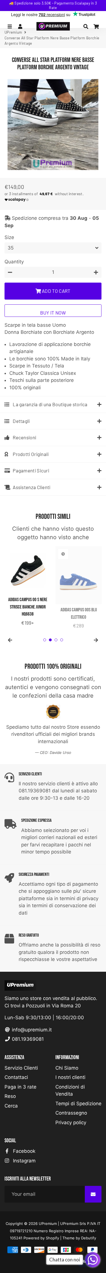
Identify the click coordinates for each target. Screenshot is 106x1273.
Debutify (88, 1238)
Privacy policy (70, 1122)
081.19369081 (27, 1039)
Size (9, 237)
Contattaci (16, 1077)
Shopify (52, 1238)
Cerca (11, 1106)
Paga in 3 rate (20, 1087)
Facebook (23, 1151)
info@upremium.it (31, 1030)
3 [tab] (56, 639)
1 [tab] (44, 639)
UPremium (48, 1223)
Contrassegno (71, 1113)
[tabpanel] (28, 586)
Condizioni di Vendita (70, 1090)
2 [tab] (50, 639)
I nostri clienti (70, 1077)
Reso (10, 1096)
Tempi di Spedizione (78, 1103)
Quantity (14, 262)
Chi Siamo (66, 1068)
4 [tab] (61, 639)
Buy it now (53, 312)
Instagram (24, 1161)
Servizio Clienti (21, 1068)
